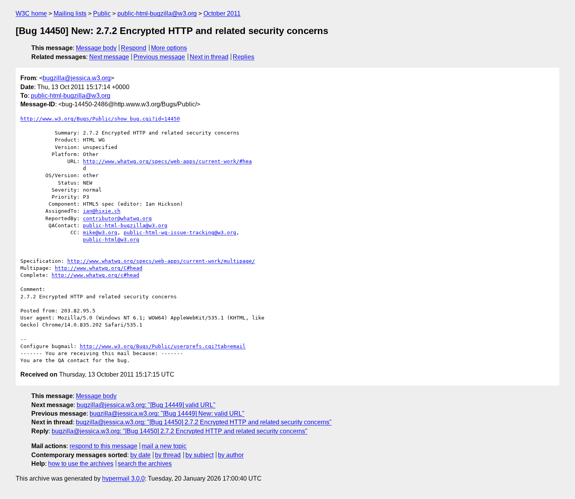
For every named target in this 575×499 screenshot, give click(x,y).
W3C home (31, 13)
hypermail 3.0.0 (123, 478)
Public (102, 13)
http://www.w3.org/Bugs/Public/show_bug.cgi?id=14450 (100, 119)
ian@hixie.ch (101, 211)
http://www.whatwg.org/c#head (95, 275)
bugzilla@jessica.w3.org (77, 78)
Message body (96, 48)
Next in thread (209, 57)
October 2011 (222, 13)
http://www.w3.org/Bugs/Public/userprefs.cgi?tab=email (163, 346)
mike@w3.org (100, 232)
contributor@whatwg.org (117, 218)
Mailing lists (70, 13)
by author (231, 455)
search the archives (145, 463)
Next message (109, 57)
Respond (133, 48)
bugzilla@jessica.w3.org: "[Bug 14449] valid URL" (146, 405)
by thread (168, 455)
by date (140, 455)
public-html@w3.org (111, 239)
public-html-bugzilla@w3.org (157, 13)
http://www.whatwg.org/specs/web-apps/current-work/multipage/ (161, 261)
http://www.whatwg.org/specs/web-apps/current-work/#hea (167, 161)
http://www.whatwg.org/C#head (98, 268)
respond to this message (103, 446)
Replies (243, 57)
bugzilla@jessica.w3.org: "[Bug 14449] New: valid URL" (167, 413)
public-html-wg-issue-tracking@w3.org (180, 232)
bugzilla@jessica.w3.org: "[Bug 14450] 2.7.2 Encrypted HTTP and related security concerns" (204, 422)
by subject (199, 455)
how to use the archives (80, 463)
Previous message (159, 57)
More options (169, 48)
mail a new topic (164, 446)
